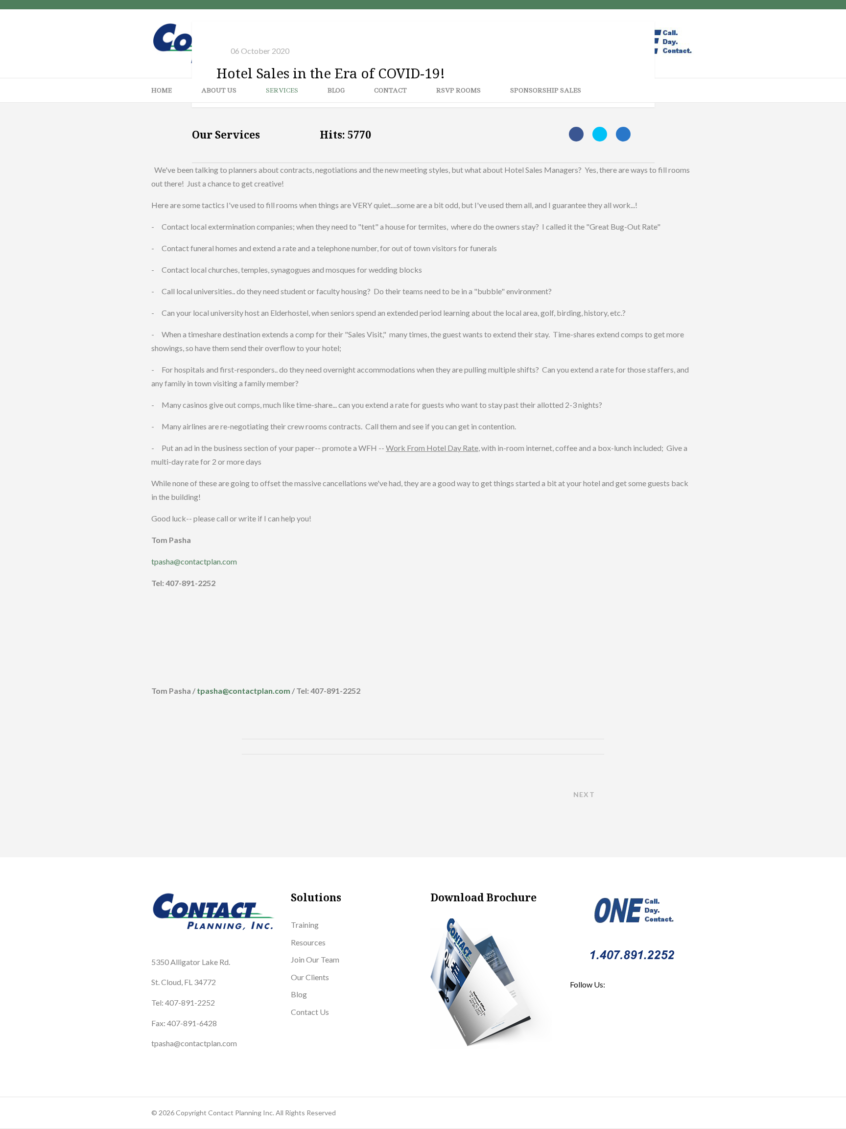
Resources (308, 942)
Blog (336, 90)
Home (161, 90)
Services (282, 90)
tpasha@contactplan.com (194, 561)
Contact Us (310, 1011)
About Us (218, 90)
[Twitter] (599, 134)
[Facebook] (576, 134)
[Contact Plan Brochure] (492, 983)
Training (305, 924)
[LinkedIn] (623, 134)
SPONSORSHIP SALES (545, 90)
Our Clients (310, 977)
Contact (390, 90)
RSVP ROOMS (458, 90)
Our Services (226, 134)
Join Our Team (315, 959)
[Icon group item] (581, 1021)
